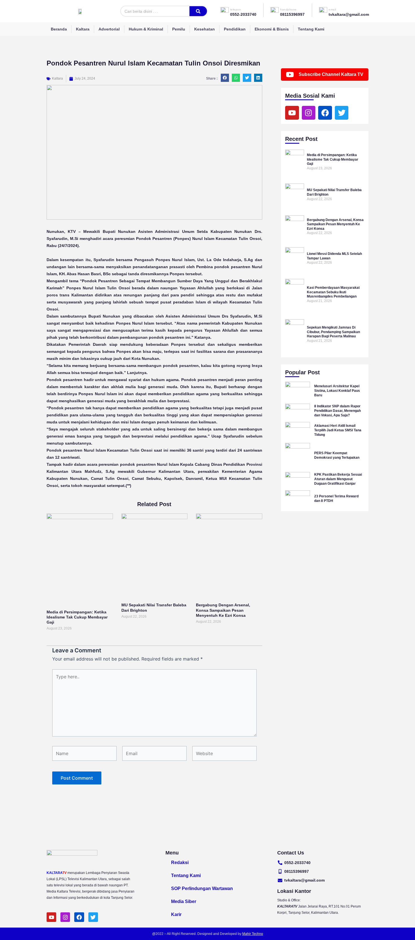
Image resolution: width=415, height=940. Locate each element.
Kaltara (82, 29)
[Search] (198, 11)
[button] (225, 78)
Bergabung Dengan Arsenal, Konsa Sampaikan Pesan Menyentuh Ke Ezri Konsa (223, 610)
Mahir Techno (252, 934)
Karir (176, 914)
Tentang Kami (311, 29)
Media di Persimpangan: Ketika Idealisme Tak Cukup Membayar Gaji (77, 617)
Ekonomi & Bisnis (272, 29)
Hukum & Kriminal (146, 29)
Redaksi (180, 862)
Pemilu (178, 29)
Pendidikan (235, 29)
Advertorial (109, 29)
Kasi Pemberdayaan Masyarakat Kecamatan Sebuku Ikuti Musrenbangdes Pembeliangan (333, 292)
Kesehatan (204, 29)
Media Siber (183, 901)
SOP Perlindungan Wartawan (202, 888)
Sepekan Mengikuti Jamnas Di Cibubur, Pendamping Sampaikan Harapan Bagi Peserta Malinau (333, 331)
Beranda (59, 29)
